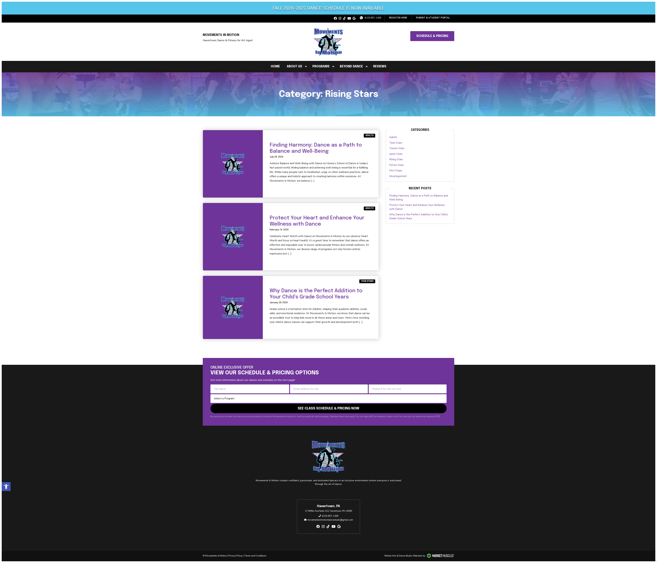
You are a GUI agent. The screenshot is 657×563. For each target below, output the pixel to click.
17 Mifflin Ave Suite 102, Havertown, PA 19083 (328, 511)
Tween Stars (396, 148)
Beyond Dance (351, 66)
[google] (354, 18)
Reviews (379, 66)
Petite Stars (396, 165)
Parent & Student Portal (433, 17)
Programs (321, 66)
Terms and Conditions (255, 555)
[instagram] (340, 18)
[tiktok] (344, 18)
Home (275, 66)
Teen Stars (367, 281)
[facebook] (335, 18)
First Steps (395, 170)
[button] (6, 486)
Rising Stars (396, 159)
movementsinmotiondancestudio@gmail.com (330, 519)
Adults (369, 136)
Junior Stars (396, 154)
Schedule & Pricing (432, 36)
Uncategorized (397, 176)
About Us (294, 66)
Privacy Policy (235, 555)
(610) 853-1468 (373, 17)
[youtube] (349, 18)
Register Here (398, 17)
